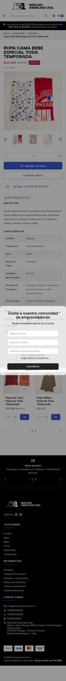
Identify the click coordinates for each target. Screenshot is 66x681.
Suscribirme (33, 366)
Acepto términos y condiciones (35, 358)
